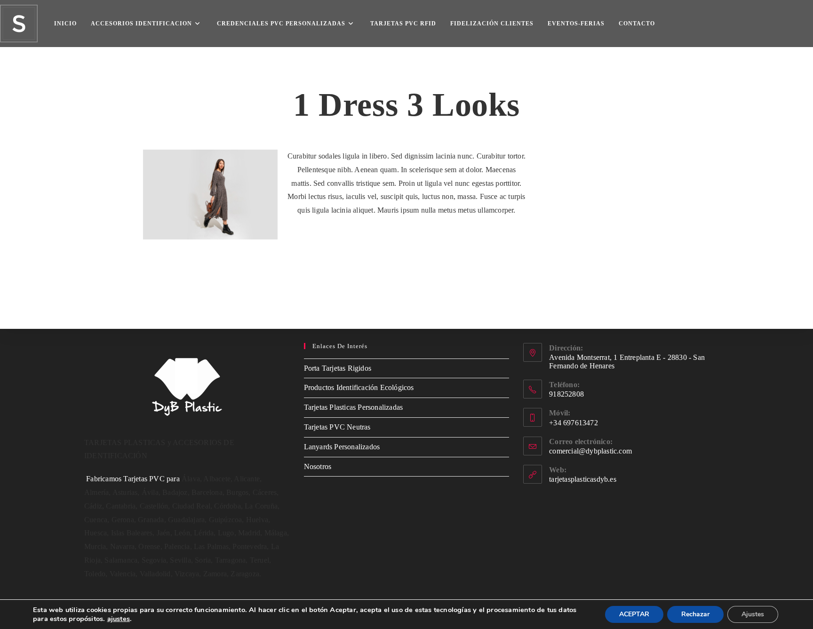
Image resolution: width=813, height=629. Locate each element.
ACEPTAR (634, 614)
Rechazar (695, 614)
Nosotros (318, 466)
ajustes (118, 618)
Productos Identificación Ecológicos (359, 387)
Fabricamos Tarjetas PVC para (133, 479)
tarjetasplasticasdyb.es (582, 479)
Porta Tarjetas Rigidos (337, 368)
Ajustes (752, 614)
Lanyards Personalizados (342, 447)
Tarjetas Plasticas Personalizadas (353, 407)
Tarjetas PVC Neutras (337, 427)
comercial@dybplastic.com (590, 451)
